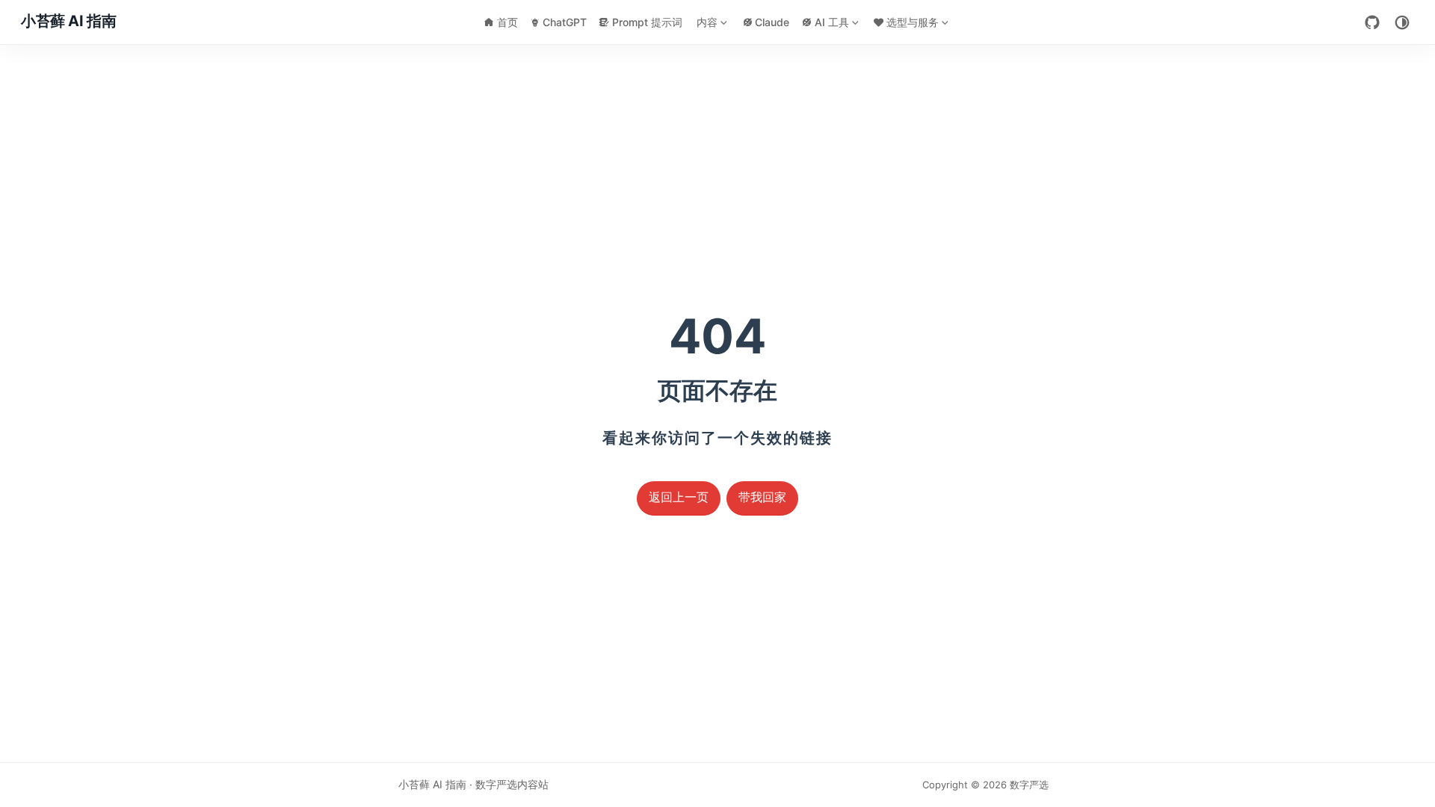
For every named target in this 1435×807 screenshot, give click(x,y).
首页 (507, 22)
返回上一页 (679, 497)
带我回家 (762, 497)
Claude (772, 22)
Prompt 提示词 (647, 22)
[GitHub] (1372, 22)
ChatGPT (565, 22)
